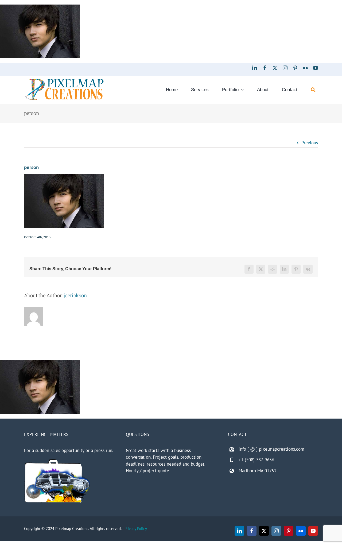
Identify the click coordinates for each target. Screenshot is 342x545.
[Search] (313, 90)
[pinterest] (295, 67)
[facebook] (264, 67)
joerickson (75, 295)
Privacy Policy (136, 528)
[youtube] (315, 67)
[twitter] (275, 67)
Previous (309, 143)
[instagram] (285, 67)
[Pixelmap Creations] (64, 80)
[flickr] (305, 67)
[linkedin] (254, 67)
